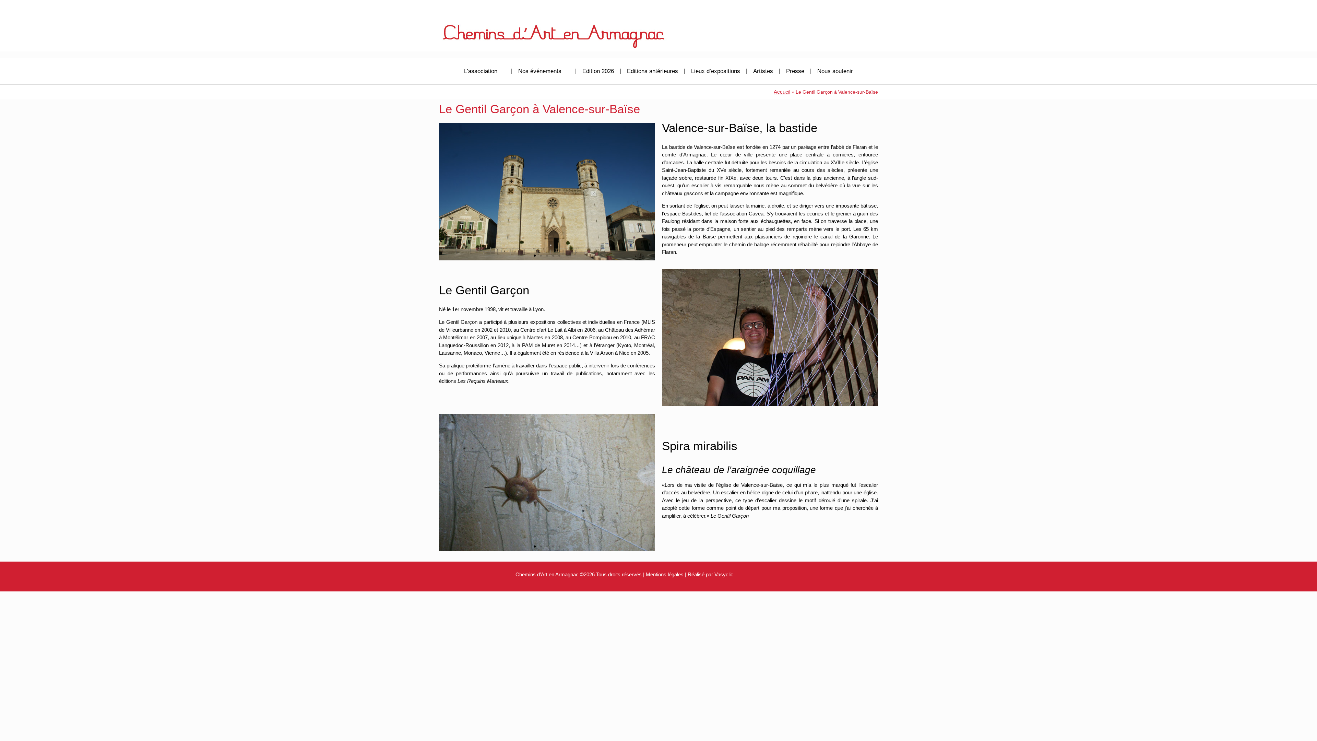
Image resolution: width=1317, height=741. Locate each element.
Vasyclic (723, 574)
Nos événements (539, 71)
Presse (795, 71)
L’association (480, 71)
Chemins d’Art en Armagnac (547, 574)
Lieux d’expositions (715, 71)
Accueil (782, 92)
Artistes (763, 71)
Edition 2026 (598, 71)
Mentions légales (665, 574)
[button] (445, 192)
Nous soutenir (835, 71)
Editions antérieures (652, 71)
